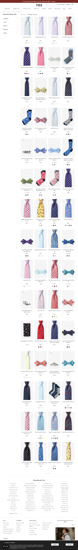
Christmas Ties (47, 483)
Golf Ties (65, 503)
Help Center (6, 523)
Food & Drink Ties (30, 489)
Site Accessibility (7, 533)
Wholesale (45, 529)
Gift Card (18, 529)
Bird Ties (13, 502)
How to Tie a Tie (33, 523)
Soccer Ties (65, 499)
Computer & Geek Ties (47, 495)
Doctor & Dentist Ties (47, 506)
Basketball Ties (13, 513)
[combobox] (52, 4)
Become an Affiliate (8, 531)
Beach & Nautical (30, 483)
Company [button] (19, 520)
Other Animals (13, 508)
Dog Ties (13, 485)
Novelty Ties (9, 11)
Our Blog (31, 530)
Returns (5, 527)
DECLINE (69, 544)
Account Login (61, 4)
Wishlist (68, 4)
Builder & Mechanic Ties (48, 500)
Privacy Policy (14, 547)
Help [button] (4, 520)
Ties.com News (33, 534)
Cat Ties (13, 498)
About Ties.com (20, 523)
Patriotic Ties (64, 485)
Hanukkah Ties (30, 495)
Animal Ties (13, 483)
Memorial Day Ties (30, 502)
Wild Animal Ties (13, 489)
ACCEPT (55, 544)
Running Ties (65, 505)
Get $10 (18, 531)
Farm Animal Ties (13, 495)
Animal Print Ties (13, 487)
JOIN (72, 525)
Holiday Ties (30, 493)
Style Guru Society (47, 523)
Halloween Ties (30, 510)
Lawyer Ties (48, 504)
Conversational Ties (30, 487)
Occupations (47, 491)
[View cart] (72, 4)
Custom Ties (45, 527)
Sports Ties (65, 495)
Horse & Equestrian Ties (13, 500)
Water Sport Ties (65, 507)
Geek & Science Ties (30, 491)
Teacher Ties (47, 510)
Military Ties (65, 483)
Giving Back (32, 532)
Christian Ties (64, 493)
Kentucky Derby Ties (17, 11)
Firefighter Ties (47, 493)
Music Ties (47, 489)
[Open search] (46, 4)
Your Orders (6, 525)
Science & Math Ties (47, 502)
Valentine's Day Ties (30, 506)
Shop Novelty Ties (39, 480)
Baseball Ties (64, 511)
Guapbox (18, 525)
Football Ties (65, 509)
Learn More (53, 1)
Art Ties (13, 510)
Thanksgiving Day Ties (30, 508)
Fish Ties (13, 504)
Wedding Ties (45, 525)
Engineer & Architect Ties (47, 508)
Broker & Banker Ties (47, 498)
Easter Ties (30, 500)
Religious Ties (64, 491)
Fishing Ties (65, 501)
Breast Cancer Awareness (30, 485)
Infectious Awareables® (47, 485)
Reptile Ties (13, 491)
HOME (4, 11)
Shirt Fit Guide (33, 528)
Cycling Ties (65, 497)
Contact (18, 527)
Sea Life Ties (13, 493)
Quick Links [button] (32, 520)
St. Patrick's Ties (30, 504)
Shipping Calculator (8, 529)
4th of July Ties (30, 498)
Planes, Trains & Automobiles (65, 488)
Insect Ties (13, 506)
